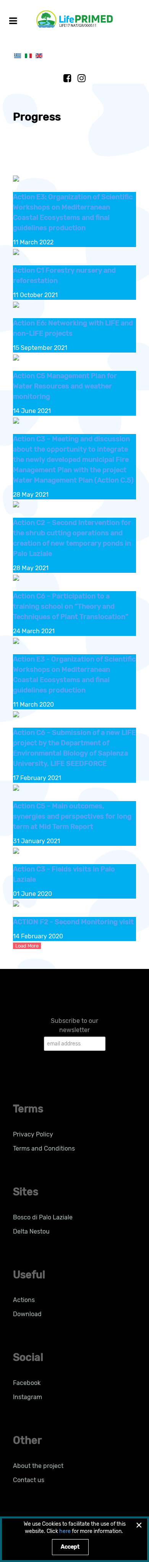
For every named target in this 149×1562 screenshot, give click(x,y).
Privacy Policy (33, 1134)
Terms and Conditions (44, 1148)
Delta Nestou (31, 1231)
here (65, 1531)
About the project (38, 1465)
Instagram (27, 1397)
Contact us (28, 1480)
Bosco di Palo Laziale (43, 1217)
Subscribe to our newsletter (74, 1025)
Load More (27, 946)
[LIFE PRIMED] (74, 18)
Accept (70, 1547)
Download (27, 1314)
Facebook (26, 1382)
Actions (24, 1300)
